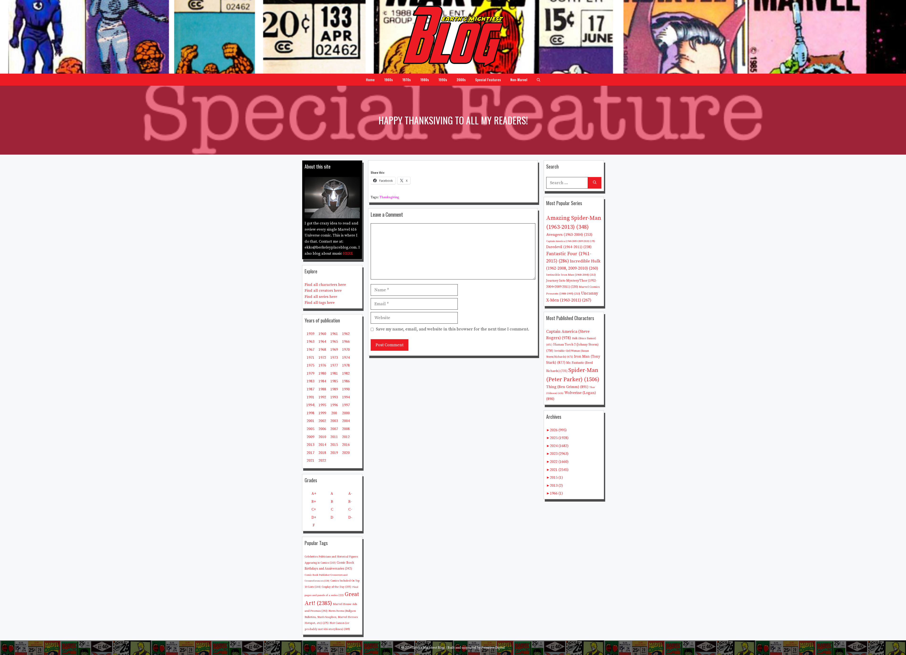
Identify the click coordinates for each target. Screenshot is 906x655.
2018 (322, 452)
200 (334, 413)
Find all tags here (320, 302)
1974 (346, 357)
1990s (442, 79)
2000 (346, 413)
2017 (310, 452)
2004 (346, 420)
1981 (334, 373)
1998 (310, 413)
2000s (461, 79)
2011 (334, 437)
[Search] (594, 183)
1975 (310, 365)
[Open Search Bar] (538, 79)
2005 (310, 429)
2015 (334, 444)
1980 (322, 373)
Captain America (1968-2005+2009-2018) (570, 241)
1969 (334, 349)
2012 (346, 437)
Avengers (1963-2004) (569, 234)
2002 (322, 420)
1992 (322, 397)
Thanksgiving (389, 197)
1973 (334, 357)
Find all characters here (325, 284)
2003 (334, 420)
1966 (346, 341)
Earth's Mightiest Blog (428, 648)
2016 (346, 444)
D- (350, 517)
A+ (313, 493)
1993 (334, 397)
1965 (334, 341)
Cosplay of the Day (336, 587)
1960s (388, 79)
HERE (348, 253)
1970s (406, 79)
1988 (322, 389)
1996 (334, 405)
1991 (310, 397)
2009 (310, 437)
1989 (334, 389)
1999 (322, 413)
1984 (322, 381)
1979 (310, 373)
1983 (310, 381)
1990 (346, 389)
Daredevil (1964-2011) (568, 247)
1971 (310, 357)
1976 (322, 365)
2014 (322, 444)
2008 (346, 429)
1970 (346, 349)
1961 (334, 333)
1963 (310, 341)
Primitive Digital (493, 648)
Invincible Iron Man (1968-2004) (571, 275)
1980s (424, 79)
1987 (310, 389)
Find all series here (321, 296)
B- (350, 501)
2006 (322, 429)
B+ (313, 501)
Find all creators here (323, 290)
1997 (346, 405)
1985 (334, 381)
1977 (334, 365)
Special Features (488, 79)
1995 (322, 405)
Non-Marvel (518, 79)
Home (370, 79)
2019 (334, 452)
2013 (310, 444)
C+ (313, 509)
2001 (310, 420)
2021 (310, 460)
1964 (322, 341)
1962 (346, 333)
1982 (346, 373)
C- (350, 509)
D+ (313, 517)
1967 (310, 349)
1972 (322, 357)
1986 (346, 381)
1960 (322, 333)
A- (350, 493)
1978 (346, 365)
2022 (322, 460)
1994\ (310, 405)
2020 (346, 452)
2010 (322, 437)
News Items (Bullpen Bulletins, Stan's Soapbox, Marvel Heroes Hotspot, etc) (331, 617)
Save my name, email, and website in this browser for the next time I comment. (452, 329)
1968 (322, 349)
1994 (346, 397)
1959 (310, 333)
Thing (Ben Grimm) (567, 387)
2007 (334, 429)
